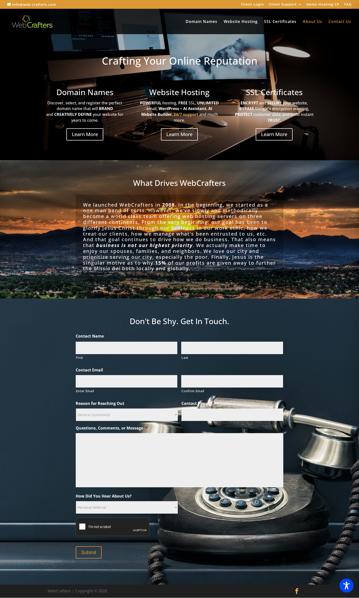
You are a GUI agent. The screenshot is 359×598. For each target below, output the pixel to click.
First (79, 357)
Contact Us (339, 22)
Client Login (252, 5)
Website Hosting (241, 22)
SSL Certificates (280, 22)
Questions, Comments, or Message (111, 428)
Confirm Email (192, 391)
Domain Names (201, 22)
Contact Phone (197, 403)
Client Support (283, 5)
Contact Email (91, 370)
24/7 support (186, 114)
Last (184, 357)
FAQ (348, 5)
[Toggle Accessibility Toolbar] (346, 585)
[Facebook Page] (297, 591)
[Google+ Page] (308, 591)
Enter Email (85, 391)
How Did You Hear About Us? (104, 496)
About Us (312, 22)
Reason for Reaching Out (102, 403)
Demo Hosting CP (322, 5)
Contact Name (92, 336)
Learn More (85, 134)
